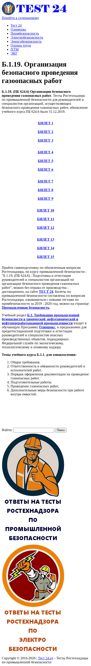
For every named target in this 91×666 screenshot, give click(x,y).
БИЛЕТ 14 (45, 247)
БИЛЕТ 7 (45, 181)
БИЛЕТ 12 (45, 227)
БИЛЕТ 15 (45, 256)
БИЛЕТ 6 (45, 169)
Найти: (7, 430)
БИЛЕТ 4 (45, 152)
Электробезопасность (27, 37)
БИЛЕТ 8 (45, 189)
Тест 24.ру (45, 658)
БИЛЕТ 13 (45, 239)
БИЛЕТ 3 (45, 140)
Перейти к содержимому (20, 18)
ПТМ (15, 49)
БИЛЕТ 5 (45, 160)
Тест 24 (16, 25)
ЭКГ (14, 53)
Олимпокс (18, 29)
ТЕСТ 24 (46, 291)
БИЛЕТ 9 (45, 198)
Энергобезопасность (26, 41)
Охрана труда (21, 45)
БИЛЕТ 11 (45, 218)
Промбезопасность (25, 33)
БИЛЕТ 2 (45, 131)
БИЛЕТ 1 (45, 122)
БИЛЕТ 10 (45, 210)
